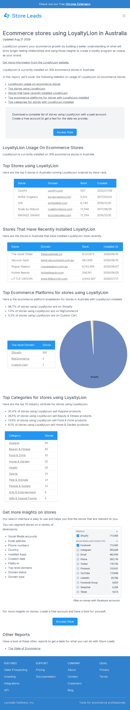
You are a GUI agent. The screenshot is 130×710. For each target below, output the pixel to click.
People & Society (20, 486)
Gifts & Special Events (23, 498)
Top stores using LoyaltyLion (26, 88)
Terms (104, 676)
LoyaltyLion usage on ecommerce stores (34, 84)
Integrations (11, 683)
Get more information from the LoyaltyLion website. (36, 62)
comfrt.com (55, 190)
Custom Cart (20, 364)
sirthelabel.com (57, 203)
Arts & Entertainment (22, 492)
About (72, 669)
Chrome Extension (78, 4)
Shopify (16, 352)
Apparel (14, 443)
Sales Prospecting (15, 669)
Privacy (104, 669)
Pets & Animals (18, 480)
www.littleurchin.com (54, 278)
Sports (13, 473)
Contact (73, 676)
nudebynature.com (60, 209)
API (6, 690)
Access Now (65, 132)
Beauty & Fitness (19, 449)
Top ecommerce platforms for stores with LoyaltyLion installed (48, 97)
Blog (70, 690)
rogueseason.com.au (54, 266)
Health (13, 467)
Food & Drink (17, 455)
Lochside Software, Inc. (19, 702)
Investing (10, 676)
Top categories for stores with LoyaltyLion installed (41, 102)
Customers (75, 683)
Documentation (46, 676)
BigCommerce (20, 358)
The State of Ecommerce (24, 648)
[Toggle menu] (124, 15)
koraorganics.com (59, 197)
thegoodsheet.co (51, 254)
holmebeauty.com (52, 272)
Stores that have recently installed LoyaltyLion (38, 93)
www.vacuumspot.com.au (57, 260)
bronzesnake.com (59, 215)
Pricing (40, 669)
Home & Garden (19, 461)
